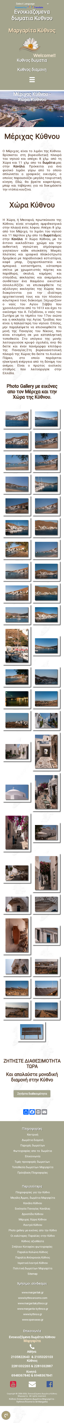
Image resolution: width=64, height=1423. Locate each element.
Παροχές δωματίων (32, 1145)
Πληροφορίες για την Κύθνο (33, 1192)
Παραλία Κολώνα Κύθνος (32, 1252)
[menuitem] (34, 1193)
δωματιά (49, 235)
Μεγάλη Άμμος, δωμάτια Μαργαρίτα (32, 1197)
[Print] (38, 1112)
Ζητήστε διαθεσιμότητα (32, 1093)
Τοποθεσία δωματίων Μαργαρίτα (32, 1167)
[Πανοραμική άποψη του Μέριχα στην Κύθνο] (46, 646)
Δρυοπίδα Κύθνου (32, 1214)
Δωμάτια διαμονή (32, 1140)
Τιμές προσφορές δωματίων (33, 1161)
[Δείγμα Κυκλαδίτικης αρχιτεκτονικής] (17, 904)
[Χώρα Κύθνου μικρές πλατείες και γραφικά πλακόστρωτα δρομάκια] (46, 833)
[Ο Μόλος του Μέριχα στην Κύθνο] (46, 484)
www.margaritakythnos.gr (33, 1303)
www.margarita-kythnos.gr (32, 1308)
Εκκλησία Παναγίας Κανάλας (32, 1208)
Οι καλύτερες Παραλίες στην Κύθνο (33, 1235)
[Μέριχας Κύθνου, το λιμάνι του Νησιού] (46, 419)
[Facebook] (32, 1112)
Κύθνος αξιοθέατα (32, 1241)
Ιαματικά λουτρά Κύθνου (33, 1263)
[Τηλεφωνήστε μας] (6, 1415)
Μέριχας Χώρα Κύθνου (33, 1219)
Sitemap (33, 1273)
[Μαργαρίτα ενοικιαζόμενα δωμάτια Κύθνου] (30, 52)
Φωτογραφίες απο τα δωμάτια (32, 1151)
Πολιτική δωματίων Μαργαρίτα (32, 1268)
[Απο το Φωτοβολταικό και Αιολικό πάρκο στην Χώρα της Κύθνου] (46, 966)
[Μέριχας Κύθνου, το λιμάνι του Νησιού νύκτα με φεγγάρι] (46, 677)
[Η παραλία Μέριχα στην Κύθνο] (17, 615)
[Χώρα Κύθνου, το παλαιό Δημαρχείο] (46, 935)
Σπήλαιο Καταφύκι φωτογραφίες (32, 1246)
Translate (38, 7)
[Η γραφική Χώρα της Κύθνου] (46, 699)
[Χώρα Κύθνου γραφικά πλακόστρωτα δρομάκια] (46, 720)
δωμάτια (49, 163)
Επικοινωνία (32, 1156)
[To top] (58, 1407)
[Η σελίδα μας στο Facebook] (50, 1384)
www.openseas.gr (32, 1319)
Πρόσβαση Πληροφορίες (32, 1172)
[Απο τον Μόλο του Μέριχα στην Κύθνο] (17, 646)
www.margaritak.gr (33, 1292)
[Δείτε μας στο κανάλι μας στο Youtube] (13, 1384)
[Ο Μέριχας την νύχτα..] (17, 699)
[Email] (44, 1112)
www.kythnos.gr (32, 1314)
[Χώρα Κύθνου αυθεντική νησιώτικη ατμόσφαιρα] (17, 936)
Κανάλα (18, 166)
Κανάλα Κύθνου (32, 1203)
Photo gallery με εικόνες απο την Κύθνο (33, 1230)
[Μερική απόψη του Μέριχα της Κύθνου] (17, 419)
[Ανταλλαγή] (26, 1112)
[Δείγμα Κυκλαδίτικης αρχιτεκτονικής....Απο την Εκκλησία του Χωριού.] (17, 792)
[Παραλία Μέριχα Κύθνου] (46, 441)
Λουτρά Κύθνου (32, 1225)
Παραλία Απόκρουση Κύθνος (32, 1257)
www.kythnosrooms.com (32, 1298)
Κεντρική (32, 1134)
